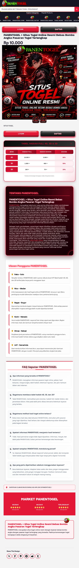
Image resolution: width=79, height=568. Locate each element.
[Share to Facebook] (14, 556)
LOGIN (20, 29)
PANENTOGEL (14, 205)
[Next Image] (75, 82)
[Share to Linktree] (20, 556)
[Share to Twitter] (9, 556)
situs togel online (36, 240)
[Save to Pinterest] (26, 556)
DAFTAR (58, 29)
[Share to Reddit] (32, 556)
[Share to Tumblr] (37, 556)
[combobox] (37, 9)
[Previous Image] (3, 82)
